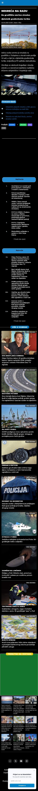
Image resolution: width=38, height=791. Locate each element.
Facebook (12, 124)
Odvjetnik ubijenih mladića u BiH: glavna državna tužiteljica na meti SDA (21, 108)
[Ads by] (7, 96)
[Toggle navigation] (2, 3)
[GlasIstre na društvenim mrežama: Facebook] (10, 761)
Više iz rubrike (19, 327)
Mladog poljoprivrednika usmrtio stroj (20, 113)
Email (3, 128)
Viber (30, 124)
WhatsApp (23, 124)
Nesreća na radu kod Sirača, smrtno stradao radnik (19, 118)
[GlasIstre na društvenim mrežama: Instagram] (27, 761)
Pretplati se (22, 785)
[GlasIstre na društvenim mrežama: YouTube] (21, 761)
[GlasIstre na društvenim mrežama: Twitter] (16, 761)
